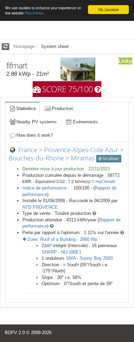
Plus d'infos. (34, 12)
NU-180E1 (71, 252)
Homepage (24, 46)
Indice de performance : (46, 188)
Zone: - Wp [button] (61, 239)
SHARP (49, 252)
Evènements (85, 121)
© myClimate (103, 181)
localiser (110, 158)
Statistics (26, 108)
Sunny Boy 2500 (96, 258)
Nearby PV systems (36, 121)
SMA (71, 258)
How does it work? (34, 135)
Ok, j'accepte (108, 9)
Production (62, 108)
